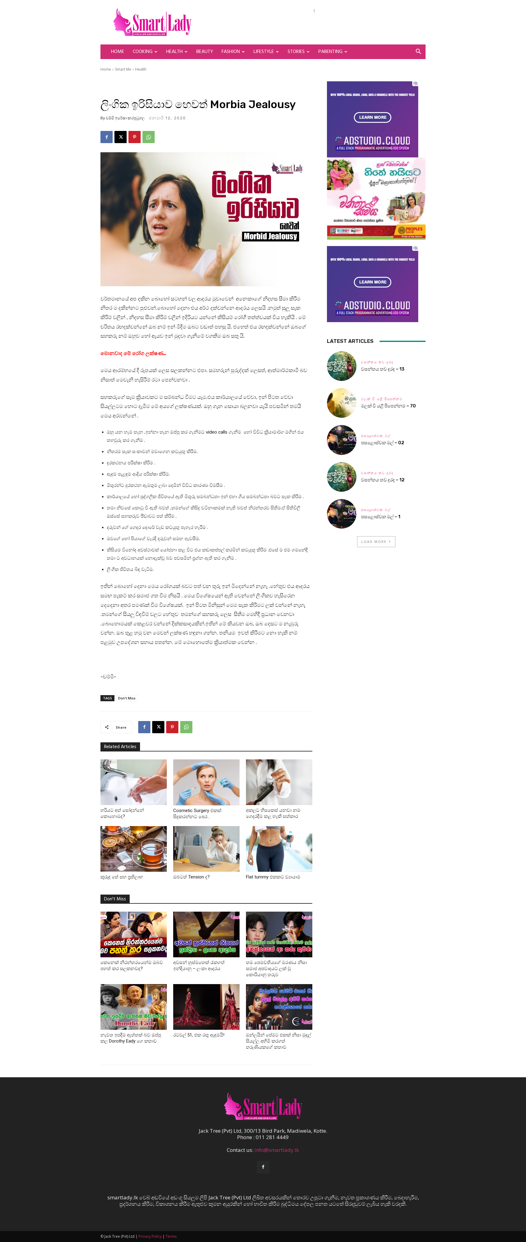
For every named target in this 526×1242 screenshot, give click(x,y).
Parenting (330, 52)
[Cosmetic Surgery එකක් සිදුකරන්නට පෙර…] (206, 782)
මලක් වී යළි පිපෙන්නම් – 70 (388, 406)
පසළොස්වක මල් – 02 (382, 442)
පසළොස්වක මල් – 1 (380, 516)
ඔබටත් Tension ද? (191, 877)
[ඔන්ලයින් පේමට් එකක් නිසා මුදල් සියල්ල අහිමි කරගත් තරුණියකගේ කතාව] (279, 1007)
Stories (296, 52)
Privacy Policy (150, 1236)
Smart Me (123, 69)
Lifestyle (264, 52)
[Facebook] (106, 137)
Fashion (231, 52)
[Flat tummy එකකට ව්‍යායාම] (279, 849)
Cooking (143, 52)
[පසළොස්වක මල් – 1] (341, 514)
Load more (374, 541)
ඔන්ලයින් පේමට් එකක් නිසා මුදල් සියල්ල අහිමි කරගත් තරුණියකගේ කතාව (278, 1041)
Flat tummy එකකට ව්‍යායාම (273, 877)
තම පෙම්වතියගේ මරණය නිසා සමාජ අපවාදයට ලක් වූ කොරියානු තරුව (276, 968)
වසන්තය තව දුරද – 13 (383, 369)
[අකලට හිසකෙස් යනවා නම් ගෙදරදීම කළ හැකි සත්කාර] (279, 782)
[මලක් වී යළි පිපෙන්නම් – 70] (341, 403)
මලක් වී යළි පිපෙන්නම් (382, 399)
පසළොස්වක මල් (376, 436)
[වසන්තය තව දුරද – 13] (341, 366)
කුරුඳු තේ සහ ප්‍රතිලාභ (121, 877)
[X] (120, 137)
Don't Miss (126, 698)
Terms (171, 1236)
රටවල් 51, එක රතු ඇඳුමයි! (198, 1035)
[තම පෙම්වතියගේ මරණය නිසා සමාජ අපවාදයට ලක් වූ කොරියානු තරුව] (279, 934)
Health (174, 52)
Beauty (204, 52)
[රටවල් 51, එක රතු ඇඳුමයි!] (206, 1007)
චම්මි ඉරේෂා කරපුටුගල (125, 118)
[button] (418, 51)
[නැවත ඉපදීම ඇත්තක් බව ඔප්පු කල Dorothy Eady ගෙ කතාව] (133, 1007)
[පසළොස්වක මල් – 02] (341, 440)
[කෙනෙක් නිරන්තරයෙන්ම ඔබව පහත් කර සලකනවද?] (133, 934)
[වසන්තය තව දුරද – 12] (341, 477)
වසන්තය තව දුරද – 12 (383, 480)
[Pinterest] (134, 137)
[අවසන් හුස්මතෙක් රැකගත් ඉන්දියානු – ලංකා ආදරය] (206, 934)
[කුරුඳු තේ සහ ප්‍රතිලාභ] (133, 849)
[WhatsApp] (148, 137)
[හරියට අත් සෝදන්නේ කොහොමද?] (133, 782)
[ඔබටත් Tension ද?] (206, 849)
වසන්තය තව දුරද (377, 362)
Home (117, 52)
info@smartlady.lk (276, 1149)
